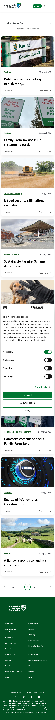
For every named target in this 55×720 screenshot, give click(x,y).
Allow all (27, 395)
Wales (7, 254)
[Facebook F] (31, 697)
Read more (43, 90)
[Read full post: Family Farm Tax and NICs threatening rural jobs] (27, 113)
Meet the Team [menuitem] (11, 643)
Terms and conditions (18, 692)
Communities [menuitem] (33, 640)
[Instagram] (16, 697)
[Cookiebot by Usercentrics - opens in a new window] (32, 307)
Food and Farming (13, 193)
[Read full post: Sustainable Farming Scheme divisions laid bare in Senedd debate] (27, 234)
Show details (41, 387)
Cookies (41, 692)
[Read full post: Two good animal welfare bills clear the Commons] (27, 295)
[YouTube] (39, 697)
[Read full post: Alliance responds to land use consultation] (27, 533)
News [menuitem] (30, 666)
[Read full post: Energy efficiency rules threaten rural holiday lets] (27, 472)
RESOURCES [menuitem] (33, 654)
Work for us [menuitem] (9, 649)
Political (8, 72)
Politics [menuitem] (31, 671)
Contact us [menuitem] (9, 638)
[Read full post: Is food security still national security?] (27, 173)
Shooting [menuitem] (31, 635)
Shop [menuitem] (7, 677)
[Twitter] (23, 697)
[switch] (48, 360)
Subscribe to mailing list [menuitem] (37, 660)
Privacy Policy (32, 692)
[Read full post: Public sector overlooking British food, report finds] (27, 52)
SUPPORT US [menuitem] (10, 654)
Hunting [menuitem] (31, 629)
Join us (37, 6)
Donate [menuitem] (8, 666)
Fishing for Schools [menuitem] (35, 646)
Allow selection (27, 403)
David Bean (8, 91)
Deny (27, 411)
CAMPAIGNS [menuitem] (33, 623)
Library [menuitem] (31, 677)
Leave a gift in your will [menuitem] (14, 671)
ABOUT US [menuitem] (9, 623)
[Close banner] (51, 307)
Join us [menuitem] (8, 660)
